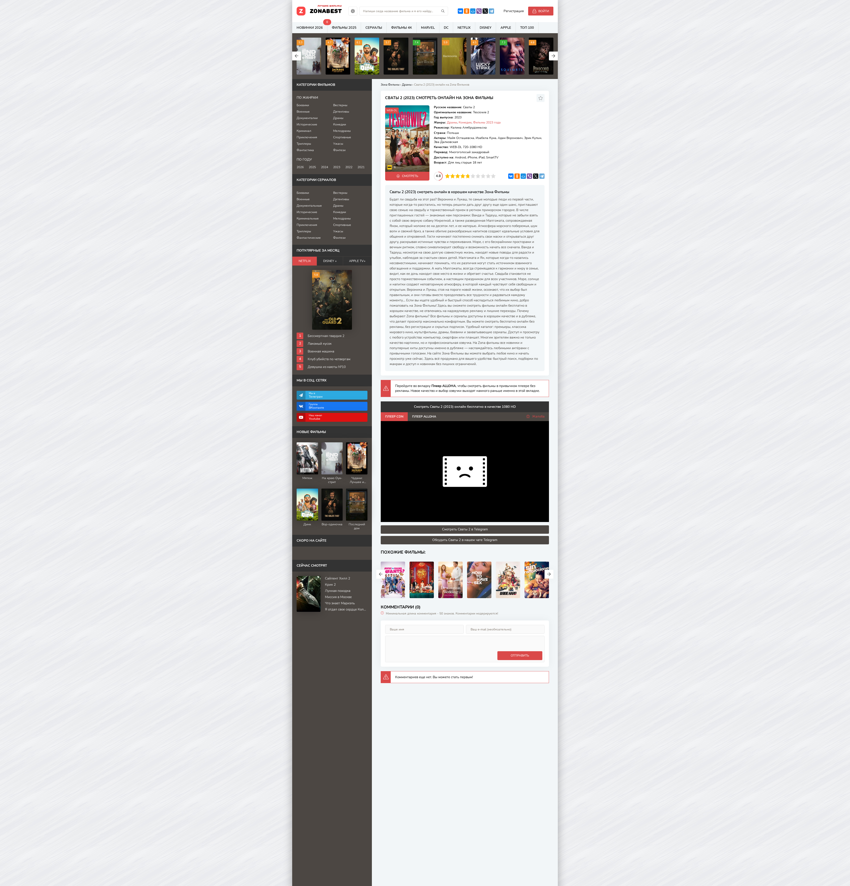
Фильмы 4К (401, 27)
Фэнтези (339, 150)
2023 (336, 167)
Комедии (465, 122)
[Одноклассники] (466, 11)
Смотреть (410, 176)
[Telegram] (491, 11)
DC (446, 27)
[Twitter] (485, 11)
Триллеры (304, 144)
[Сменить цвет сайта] (352, 11)
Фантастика (305, 150)
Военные (303, 112)
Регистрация (514, 11)
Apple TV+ (357, 261)
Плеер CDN (394, 416)
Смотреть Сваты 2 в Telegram (465, 529)
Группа (316, 406)
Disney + (330, 261)
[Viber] (479, 11)
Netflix (464, 27)
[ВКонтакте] (460, 11)
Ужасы (338, 144)
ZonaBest (326, 10)
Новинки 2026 (312, 26)
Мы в (316, 395)
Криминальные (308, 218)
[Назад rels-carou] (380, 574)
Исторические (307, 124)
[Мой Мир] (472, 11)
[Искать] (443, 11)
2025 (312, 167)
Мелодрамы (342, 131)
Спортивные (342, 137)
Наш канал (315, 417)
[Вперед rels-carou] (549, 574)
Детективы (341, 112)
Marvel (428, 27)
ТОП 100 (527, 27)
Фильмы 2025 (344, 27)
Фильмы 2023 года (487, 122)
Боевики (303, 105)
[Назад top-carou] (296, 56)
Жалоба (538, 416)
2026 (300, 167)
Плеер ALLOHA (424, 416)
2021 (361, 167)
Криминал (304, 131)
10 (493, 176)
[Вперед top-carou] (553, 56)
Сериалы (373, 27)
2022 (348, 167)
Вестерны (340, 105)
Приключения (307, 137)
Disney (485, 27)
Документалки (307, 118)
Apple (505, 27)
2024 (324, 167)
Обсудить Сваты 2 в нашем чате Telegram (464, 540)
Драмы (452, 122)
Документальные (309, 206)
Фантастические (309, 238)
